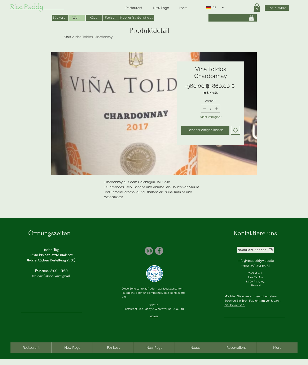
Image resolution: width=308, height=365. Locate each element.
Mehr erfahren (113, 197)
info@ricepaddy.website (255, 261)
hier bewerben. (234, 305)
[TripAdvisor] (149, 251)
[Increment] (217, 108)
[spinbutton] (210, 108)
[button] (256, 7)
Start (67, 37)
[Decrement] (204, 108)
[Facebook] (159, 251)
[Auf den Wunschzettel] (235, 130)
